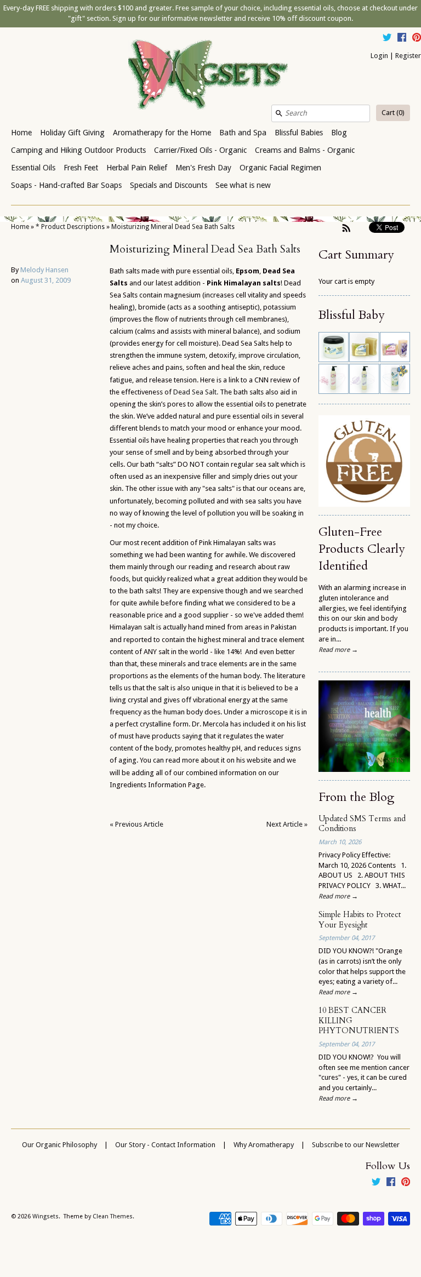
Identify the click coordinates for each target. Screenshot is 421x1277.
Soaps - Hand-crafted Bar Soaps (66, 185)
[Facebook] (401, 39)
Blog (339, 132)
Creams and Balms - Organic (305, 150)
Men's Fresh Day (203, 167)
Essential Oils (33, 167)
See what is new (243, 185)
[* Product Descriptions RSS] (346, 228)
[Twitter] (387, 39)
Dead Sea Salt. (195, 392)
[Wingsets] (210, 75)
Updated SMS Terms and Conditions (362, 824)
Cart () (393, 112)
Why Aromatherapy (264, 1145)
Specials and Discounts (168, 185)
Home (21, 132)
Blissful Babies (299, 132)
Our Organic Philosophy (59, 1145)
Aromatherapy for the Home (162, 132)
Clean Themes (113, 1216)
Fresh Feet (81, 167)
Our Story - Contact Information (165, 1145)
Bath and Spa (242, 132)
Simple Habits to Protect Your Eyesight (359, 919)
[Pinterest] (416, 39)
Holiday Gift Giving (72, 132)
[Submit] (279, 113)
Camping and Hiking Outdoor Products (78, 150)
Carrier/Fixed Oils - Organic (200, 150)
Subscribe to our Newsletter (356, 1145)
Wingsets (45, 1216)
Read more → (338, 650)
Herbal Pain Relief (136, 167)
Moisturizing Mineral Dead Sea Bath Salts (173, 227)
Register (408, 55)
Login (379, 55)
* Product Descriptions (70, 227)
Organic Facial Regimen (280, 167)
